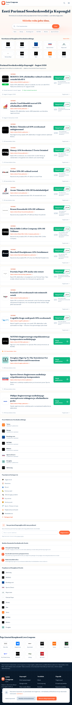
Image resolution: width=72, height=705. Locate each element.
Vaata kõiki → (66, 38)
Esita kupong (41, 683)
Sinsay (21, 31)
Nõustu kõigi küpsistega (47, 698)
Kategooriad (23, 683)
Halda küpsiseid (10, 698)
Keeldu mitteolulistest (26, 698)
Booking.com (29, 31)
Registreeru (65, 532)
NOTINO (39, 31)
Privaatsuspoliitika (61, 683)
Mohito (46, 31)
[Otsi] (64, 3)
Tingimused (59, 680)
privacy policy (20, 536)
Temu (15, 31)
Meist (39, 680)
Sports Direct (54, 31)
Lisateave (20, 693)
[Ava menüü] (68, 3)
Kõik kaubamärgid (25, 680)
